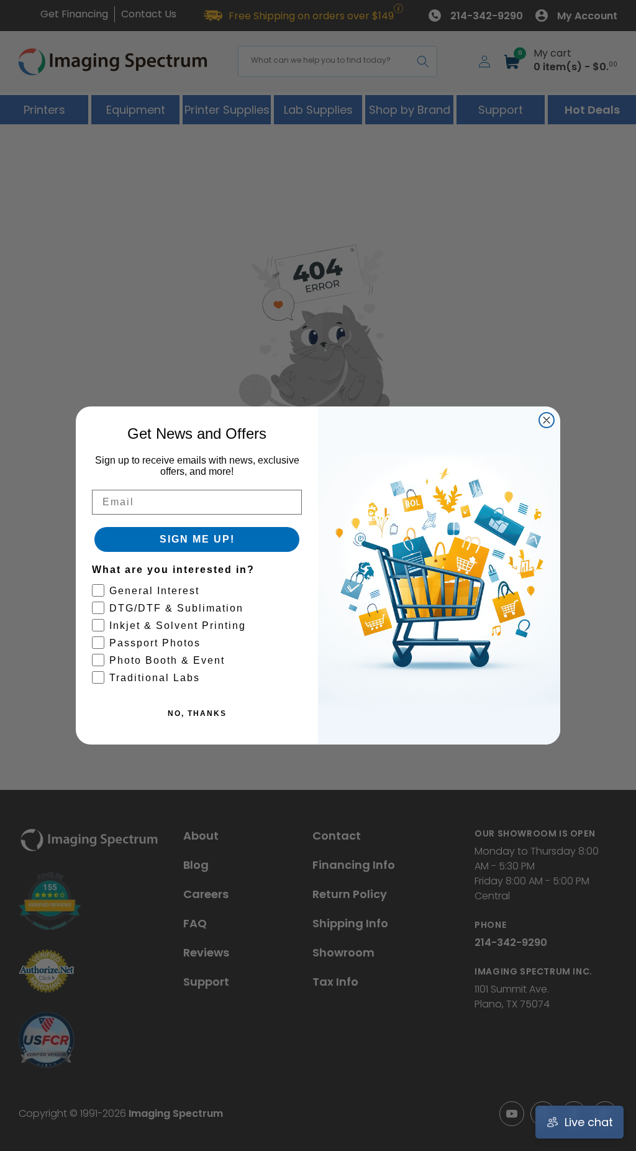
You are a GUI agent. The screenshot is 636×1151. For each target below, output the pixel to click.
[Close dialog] (546, 420)
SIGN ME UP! (197, 539)
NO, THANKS (197, 713)
